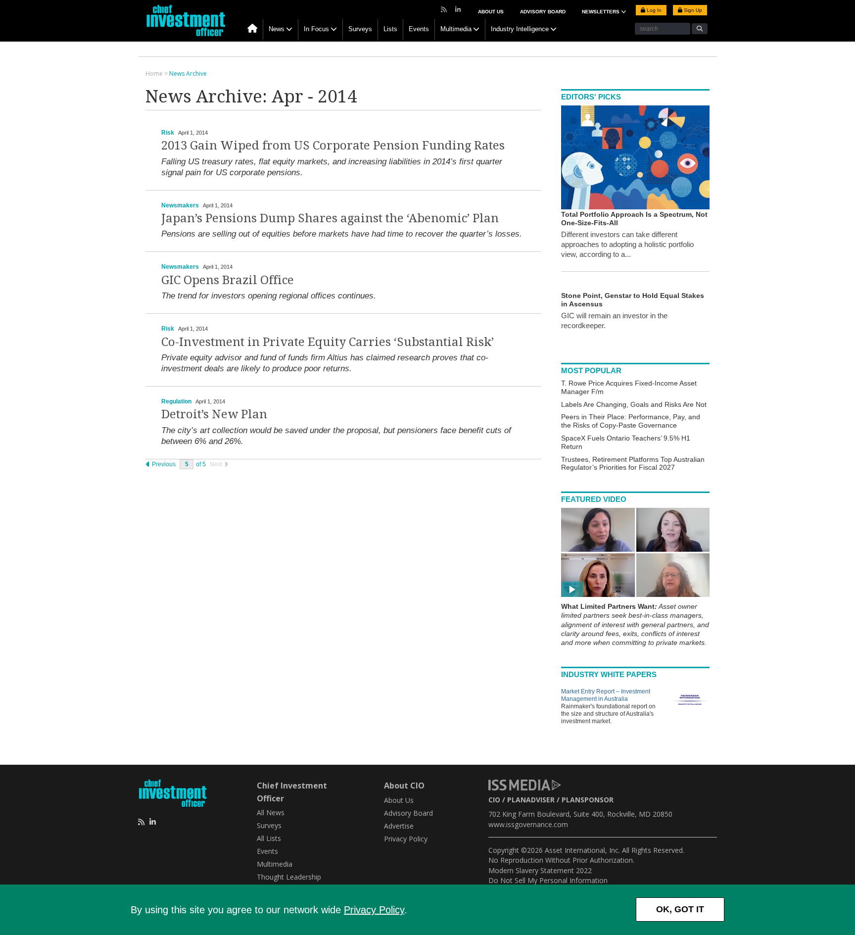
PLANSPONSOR (588, 799)
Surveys (360, 29)
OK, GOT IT (680, 909)
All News (271, 812)
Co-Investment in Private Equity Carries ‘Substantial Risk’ (327, 342)
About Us (491, 11)
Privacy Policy (374, 909)
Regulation (176, 401)
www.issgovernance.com (528, 824)
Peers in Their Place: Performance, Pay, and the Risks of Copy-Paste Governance (630, 421)
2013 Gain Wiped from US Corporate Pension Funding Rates (333, 145)
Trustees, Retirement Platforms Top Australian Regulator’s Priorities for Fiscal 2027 (633, 463)
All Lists (269, 838)
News (277, 29)
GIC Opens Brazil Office (227, 280)
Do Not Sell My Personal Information (548, 880)
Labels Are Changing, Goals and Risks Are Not (634, 404)
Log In (653, 10)
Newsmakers (180, 205)
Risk (167, 132)
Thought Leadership (289, 877)
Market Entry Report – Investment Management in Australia (605, 695)
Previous (163, 464)
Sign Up (692, 10)
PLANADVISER (531, 799)
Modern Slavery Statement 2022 (540, 870)
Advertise (399, 826)
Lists (390, 29)
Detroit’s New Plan (214, 414)
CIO (494, 799)
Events (419, 29)
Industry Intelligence (520, 29)
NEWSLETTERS (601, 11)
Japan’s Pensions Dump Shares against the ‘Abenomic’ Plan (330, 218)
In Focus (316, 29)
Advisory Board (543, 11)
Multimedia (456, 29)
